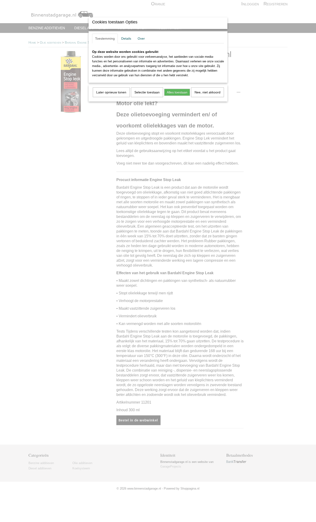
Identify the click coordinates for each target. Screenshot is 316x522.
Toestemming (105, 38)
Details (126, 38)
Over (141, 38)
